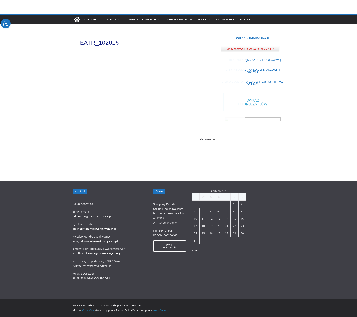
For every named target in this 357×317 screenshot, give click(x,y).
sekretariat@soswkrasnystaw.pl (92, 216)
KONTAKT (246, 19)
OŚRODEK (90, 19)
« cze (195, 250)
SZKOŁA (112, 19)
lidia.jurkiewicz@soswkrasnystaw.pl (95, 241)
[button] (99, 19)
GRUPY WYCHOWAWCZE (142, 19)
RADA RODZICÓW (177, 19)
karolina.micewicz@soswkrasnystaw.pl (97, 253)
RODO (202, 19)
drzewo (205, 139)
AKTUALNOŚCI (225, 19)
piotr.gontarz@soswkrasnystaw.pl (94, 228)
